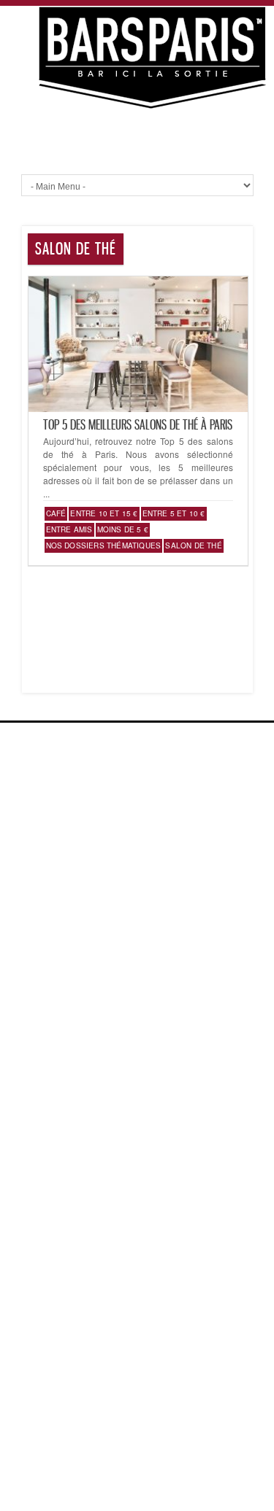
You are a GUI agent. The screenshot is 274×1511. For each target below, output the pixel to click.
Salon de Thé (193, 545)
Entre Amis (69, 529)
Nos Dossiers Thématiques (103, 545)
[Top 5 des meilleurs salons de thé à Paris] (138, 408)
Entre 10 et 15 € (103, 513)
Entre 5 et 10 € (173, 513)
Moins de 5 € (122, 529)
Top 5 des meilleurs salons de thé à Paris (137, 424)
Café (56, 513)
